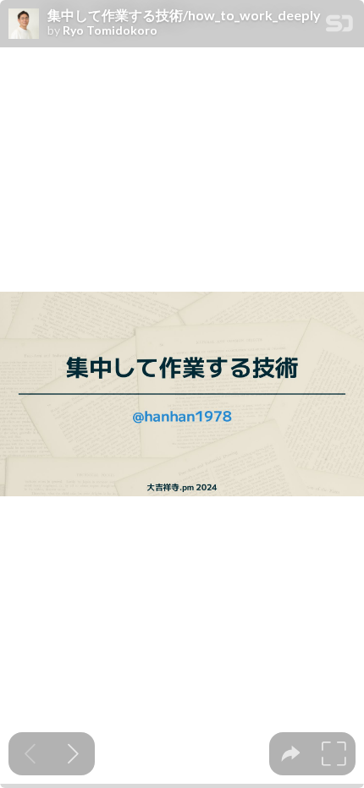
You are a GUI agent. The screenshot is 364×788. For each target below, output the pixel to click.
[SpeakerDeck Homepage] (339, 27)
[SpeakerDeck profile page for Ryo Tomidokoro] (23, 24)
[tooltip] (291, 754)
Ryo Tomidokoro (110, 30)
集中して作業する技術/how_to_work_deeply (184, 15)
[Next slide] (73, 754)
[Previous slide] (30, 754)
